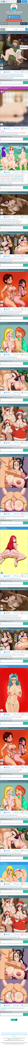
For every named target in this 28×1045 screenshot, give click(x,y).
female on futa (15, 313)
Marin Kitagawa (4, 88)
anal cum (17, 181)
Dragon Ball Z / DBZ (5, 176)
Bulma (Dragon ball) (9, 175)
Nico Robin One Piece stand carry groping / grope (12, 233)
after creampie (10, 181)
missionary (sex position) (6, 219)
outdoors (8, 178)
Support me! (14, 17)
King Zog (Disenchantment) (7, 78)
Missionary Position (17, 221)
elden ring (18, 223)
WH (3, 1)
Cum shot (3, 179)
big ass (22, 178)
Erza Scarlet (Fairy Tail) (11, 445)
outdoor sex (3, 181)
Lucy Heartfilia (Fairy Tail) (11, 886)
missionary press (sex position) (8, 223)
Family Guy (3, 357)
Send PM (5, 23)
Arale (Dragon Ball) (15, 178)
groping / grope (21, 258)
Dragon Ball (20, 179)
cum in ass (9, 182)
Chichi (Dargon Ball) (18, 176)
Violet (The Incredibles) (6, 313)
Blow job (20, 886)
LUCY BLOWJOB (4, 864)
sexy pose (3, 131)
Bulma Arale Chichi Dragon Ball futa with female (11, 144)
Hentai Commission (4, 31)
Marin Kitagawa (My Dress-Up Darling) (9, 134)
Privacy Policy (4, 1033)
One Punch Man (18, 717)
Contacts (21, 1034)
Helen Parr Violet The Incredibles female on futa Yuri (12, 271)
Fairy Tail (3, 445)
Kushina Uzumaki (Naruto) (11, 578)
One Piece (14, 258)
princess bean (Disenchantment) (16, 76)
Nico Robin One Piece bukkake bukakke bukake (11, 456)
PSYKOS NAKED (4, 667)
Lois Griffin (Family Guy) (12, 357)
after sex (22, 181)
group (18, 445)
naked (11, 176)
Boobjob (25, 358)
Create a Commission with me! (14, 20)
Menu (24, 23)
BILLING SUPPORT (9, 1034)
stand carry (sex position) (6, 260)
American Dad (19, 358)
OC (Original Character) (6, 221)
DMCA (16, 1034)
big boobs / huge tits (19, 175)
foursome (3, 178)
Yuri (2, 311)
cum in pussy (3, 182)
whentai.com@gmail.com (16, 1039)
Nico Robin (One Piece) (6, 258)
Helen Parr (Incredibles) (9, 311)
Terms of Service (13, 1033)
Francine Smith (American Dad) (8, 358)
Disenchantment (4, 76)
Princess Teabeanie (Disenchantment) (14, 74)
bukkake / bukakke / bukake (18, 516)
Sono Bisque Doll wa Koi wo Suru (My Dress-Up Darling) (13, 132)
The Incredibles (18, 311)
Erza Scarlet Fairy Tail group (6, 405)
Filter (2, 29)
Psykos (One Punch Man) (6, 718)
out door (8, 179)
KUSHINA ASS (3, 528)
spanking (3, 74)
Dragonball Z (14, 179)
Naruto (2, 578)
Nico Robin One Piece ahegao (7, 369)
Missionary (15, 219)
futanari (2, 175)
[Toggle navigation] (7, 1)
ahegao (19, 395)
